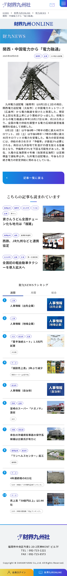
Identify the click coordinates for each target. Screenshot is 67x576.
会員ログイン (19, 572)
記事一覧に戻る (33, 178)
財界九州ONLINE (22, 12)
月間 (33, 292)
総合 (54, 292)
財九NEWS (41, 12)
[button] (63, 3)
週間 (12, 292)
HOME (6, 12)
